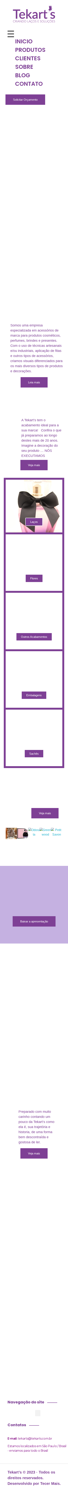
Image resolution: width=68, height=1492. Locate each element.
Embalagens (34, 695)
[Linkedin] (54, 397)
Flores (34, 578)
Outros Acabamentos (34, 636)
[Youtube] (40, 397)
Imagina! (34, 1179)
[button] (2, 834)
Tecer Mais (50, 1483)
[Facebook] (14, 397)
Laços (34, 521)
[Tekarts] (34, 14)
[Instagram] (27, 397)
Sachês (34, 753)
